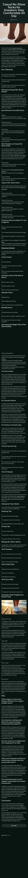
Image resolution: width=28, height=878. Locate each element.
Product (8, 852)
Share (15, 825)
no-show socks (8, 96)
